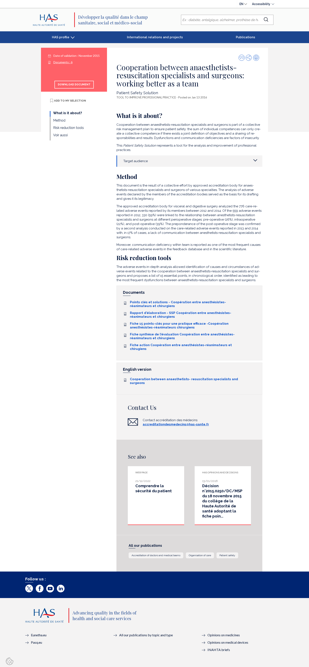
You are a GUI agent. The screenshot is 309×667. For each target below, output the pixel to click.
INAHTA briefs (218, 650)
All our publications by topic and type (146, 635)
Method (59, 120)
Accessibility (261, 4)
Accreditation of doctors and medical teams (156, 555)
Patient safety (227, 555)
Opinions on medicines (223, 635)
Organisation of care (200, 555)
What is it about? (67, 113)
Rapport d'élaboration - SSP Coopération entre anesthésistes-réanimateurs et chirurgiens (180, 315)
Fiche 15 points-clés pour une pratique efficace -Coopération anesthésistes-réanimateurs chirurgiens (179, 325)
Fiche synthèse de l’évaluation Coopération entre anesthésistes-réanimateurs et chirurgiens (182, 336)
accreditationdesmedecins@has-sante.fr (176, 424)
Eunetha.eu (38, 635)
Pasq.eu (36, 642)
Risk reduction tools (68, 128)
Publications (245, 37)
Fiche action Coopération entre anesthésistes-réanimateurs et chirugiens (181, 347)
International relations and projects (155, 37)
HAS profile (60, 37)
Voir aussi (60, 135)
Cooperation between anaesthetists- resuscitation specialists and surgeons (184, 381)
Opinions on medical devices (227, 642)
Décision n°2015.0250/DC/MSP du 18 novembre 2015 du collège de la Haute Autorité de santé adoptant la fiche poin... (222, 501)
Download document (74, 84)
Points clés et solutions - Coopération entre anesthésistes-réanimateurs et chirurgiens (178, 304)
